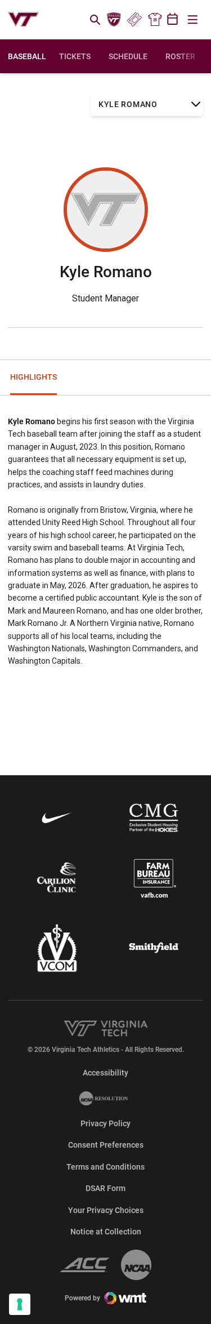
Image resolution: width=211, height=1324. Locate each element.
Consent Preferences (105, 1144)
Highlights (33, 376)
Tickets (134, 20)
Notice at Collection (105, 1231)
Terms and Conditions (105, 1166)
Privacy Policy (105, 1123)
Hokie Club (114, 20)
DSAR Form (105, 1188)
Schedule (128, 56)
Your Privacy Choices (105, 1210)
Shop (155, 20)
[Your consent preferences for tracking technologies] (19, 1304)
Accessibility (105, 1072)
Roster (180, 56)
